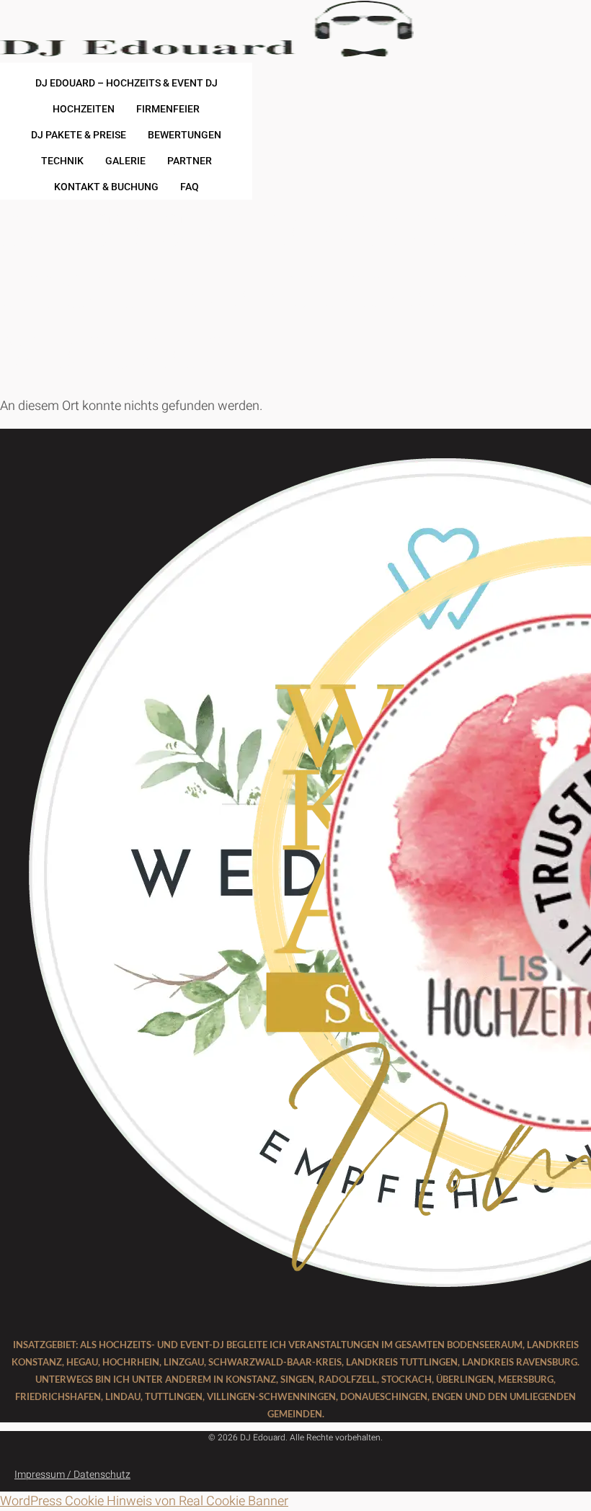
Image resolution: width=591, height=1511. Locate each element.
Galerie (125, 160)
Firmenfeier (168, 109)
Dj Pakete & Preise (78, 135)
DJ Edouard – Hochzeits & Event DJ (126, 83)
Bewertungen (184, 135)
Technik (62, 160)
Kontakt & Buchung (106, 186)
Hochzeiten (84, 109)
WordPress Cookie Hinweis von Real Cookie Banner (144, 1501)
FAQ (189, 186)
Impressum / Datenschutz (72, 1474)
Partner (189, 160)
